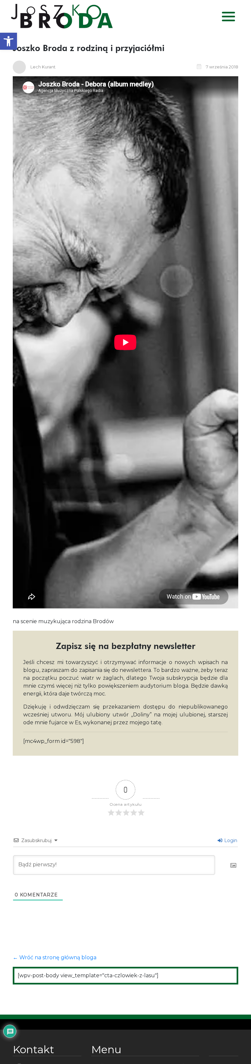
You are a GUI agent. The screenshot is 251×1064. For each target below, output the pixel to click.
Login (230, 840)
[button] (8, 41)
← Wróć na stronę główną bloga (54, 957)
